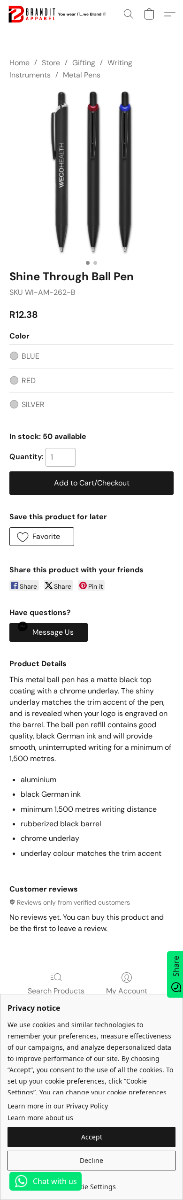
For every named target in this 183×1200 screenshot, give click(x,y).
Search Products (56, 991)
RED (29, 380)
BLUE (30, 356)
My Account (126, 991)
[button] (60, 14)
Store (51, 63)
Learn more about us (40, 1117)
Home (19, 63)
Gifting (83, 63)
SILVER (33, 404)
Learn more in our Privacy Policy (58, 1105)
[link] (91, 1183)
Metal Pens (81, 75)
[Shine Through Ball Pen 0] (91, 173)
